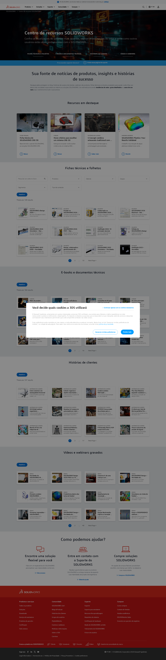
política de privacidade (106, 324)
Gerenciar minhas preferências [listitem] (105, 332)
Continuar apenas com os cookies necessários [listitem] (119, 307)
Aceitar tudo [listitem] (127, 332)
